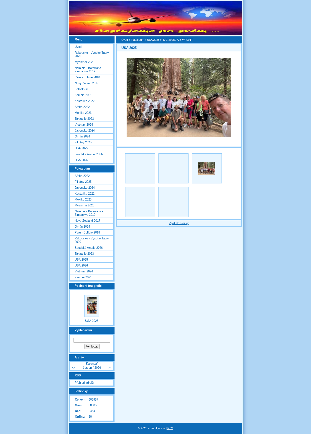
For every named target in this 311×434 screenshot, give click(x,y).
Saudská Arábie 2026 (89, 154)
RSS (170, 428)
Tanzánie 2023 (84, 118)
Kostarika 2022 (84, 101)
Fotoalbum (137, 39)
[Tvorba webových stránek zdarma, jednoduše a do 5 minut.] (164, 429)
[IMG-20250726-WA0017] (207, 168)
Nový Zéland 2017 (87, 83)
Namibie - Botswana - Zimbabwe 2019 (89, 69)
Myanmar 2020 (84, 62)
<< (74, 367)
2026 (97, 367)
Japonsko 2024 (85, 130)
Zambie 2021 (83, 95)
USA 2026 (81, 160)
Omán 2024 (82, 136)
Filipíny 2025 (83, 142)
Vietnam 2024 (84, 124)
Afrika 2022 (82, 107)
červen (87, 367)
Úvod (124, 39)
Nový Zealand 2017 (87, 220)
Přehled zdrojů (84, 382)
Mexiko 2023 (83, 112)
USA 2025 (153, 39)
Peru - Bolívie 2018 (87, 77)
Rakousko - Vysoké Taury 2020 (92, 54)
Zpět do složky (179, 223)
